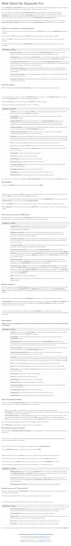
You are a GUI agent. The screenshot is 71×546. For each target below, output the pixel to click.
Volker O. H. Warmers (45, 536)
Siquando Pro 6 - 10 (31, 540)
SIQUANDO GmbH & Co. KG (44, 541)
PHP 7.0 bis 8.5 (47, 540)
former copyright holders (44, 538)
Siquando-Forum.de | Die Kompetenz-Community (39, 534)
